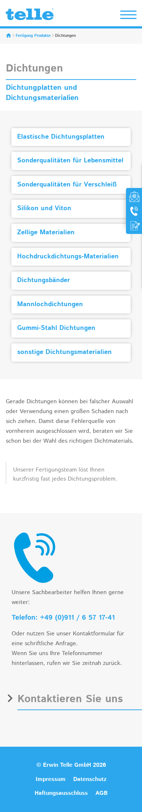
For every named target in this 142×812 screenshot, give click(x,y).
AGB (101, 793)
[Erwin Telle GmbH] (30, 16)
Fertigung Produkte (33, 36)
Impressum (51, 779)
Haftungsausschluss (61, 793)
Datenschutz (90, 779)
